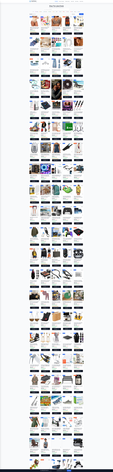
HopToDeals (33, 1)
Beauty (68, 11)
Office (79, 11)
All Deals (56, 1)
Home (41, 11)
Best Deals (76, 1)
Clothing (37, 11)
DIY (57, 11)
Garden (50, 11)
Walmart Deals (67, 1)
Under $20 (72, 1)
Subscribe (69, 470)
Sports (60, 11)
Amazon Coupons (61, 1)
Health (72, 11)
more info (62, 3)
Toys (64, 11)
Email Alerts (81, 1)
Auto (75, 11)
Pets (53, 11)
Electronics (45, 11)
